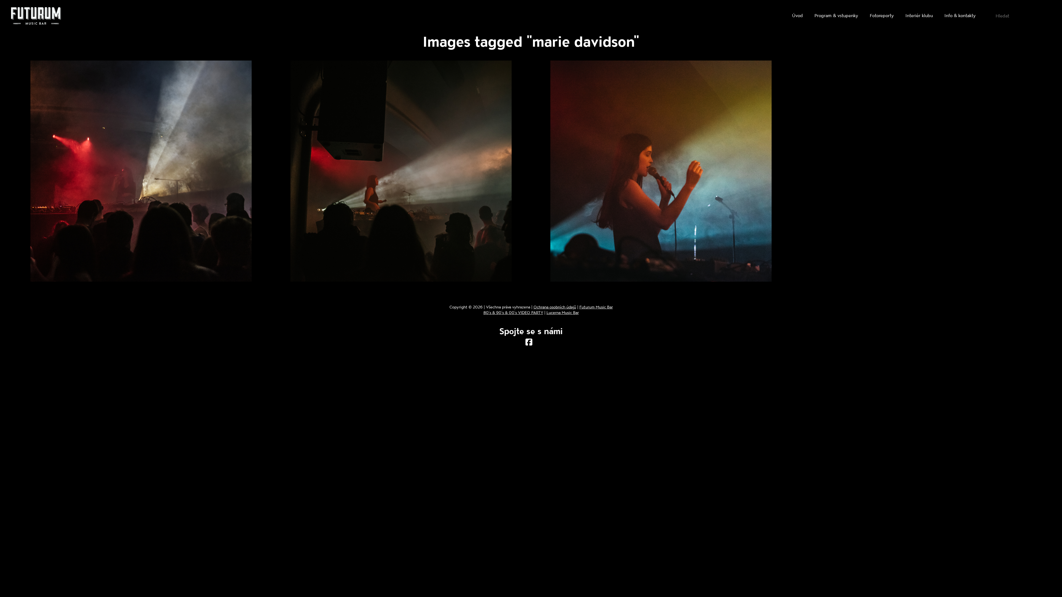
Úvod (797, 15)
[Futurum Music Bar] (36, 17)
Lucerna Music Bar (562, 312)
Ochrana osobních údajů (554, 307)
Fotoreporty (882, 15)
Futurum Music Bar (596, 307)
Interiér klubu (919, 15)
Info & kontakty (960, 15)
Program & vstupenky (836, 15)
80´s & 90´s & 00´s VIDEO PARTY (513, 312)
